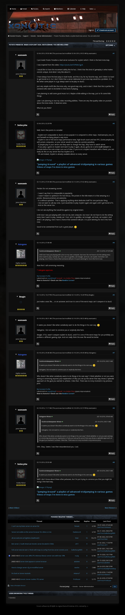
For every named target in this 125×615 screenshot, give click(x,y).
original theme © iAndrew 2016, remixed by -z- (72, 606)
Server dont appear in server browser (33, 561)
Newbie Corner (68, 280)
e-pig (77, 556)
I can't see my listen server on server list (25, 526)
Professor (76, 579)
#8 (114, 408)
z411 (76, 544)
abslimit (77, 561)
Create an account (106, 30)
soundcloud (51, 278)
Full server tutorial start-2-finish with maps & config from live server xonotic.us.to (40, 550)
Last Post (100, 527)
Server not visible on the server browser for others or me (31, 532)
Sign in (91, 30)
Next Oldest (14, 508)
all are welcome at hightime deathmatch (25, 538)
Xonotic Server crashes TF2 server (32, 579)
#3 (114, 182)
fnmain (76, 526)
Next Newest (110, 508)
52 (87, 538)
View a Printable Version (18, 585)
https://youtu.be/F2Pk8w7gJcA (71, 65)
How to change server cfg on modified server (27, 567)
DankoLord (77, 532)
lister (77, 538)
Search (47, 9)
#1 (114, 53)
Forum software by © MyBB (46, 606)
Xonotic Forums (15, 36)
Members (59, 9)
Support (25, 36)
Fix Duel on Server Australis (21, 573)
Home (13, 9)
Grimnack (107, 527)
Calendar (72, 9)
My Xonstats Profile (43, 276)
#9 (114, 462)
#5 (114, 295)
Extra (91, 9)
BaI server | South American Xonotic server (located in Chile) (33, 544)
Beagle (22, 297)
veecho (76, 567)
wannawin (22, 55)
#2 (114, 123)
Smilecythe (22, 125)
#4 (114, 243)
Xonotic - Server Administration (41, 36)
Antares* (77, 573)
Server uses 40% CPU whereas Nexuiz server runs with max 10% (42, 556)
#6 (114, 318)
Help (83, 9)
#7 (114, 353)
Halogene (92, 353)
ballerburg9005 (109, 533)
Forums (35, 9)
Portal (24, 9)
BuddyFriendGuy (110, 569)
